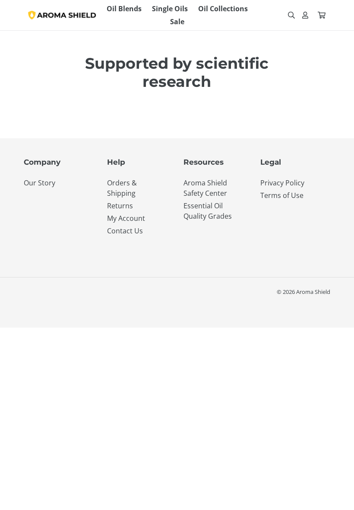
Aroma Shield (313, 292)
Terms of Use (281, 195)
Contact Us (125, 231)
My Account (126, 218)
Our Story (39, 183)
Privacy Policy (282, 183)
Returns (120, 205)
